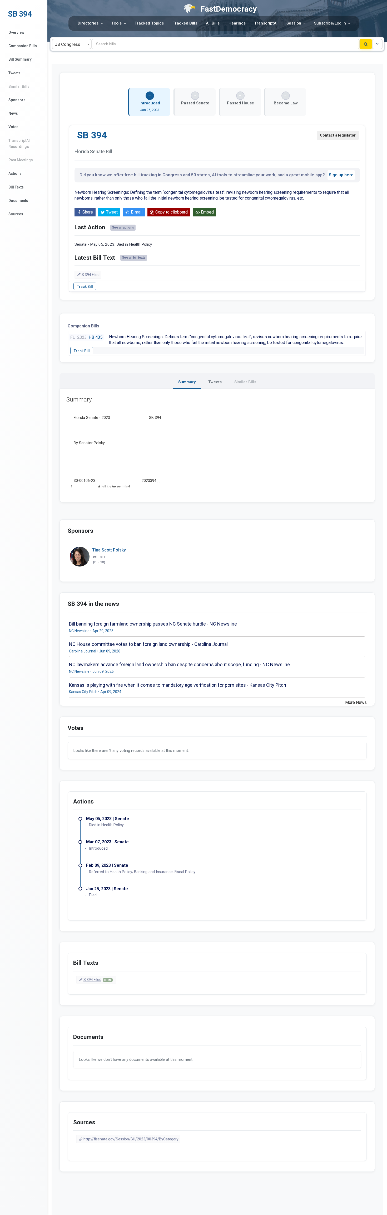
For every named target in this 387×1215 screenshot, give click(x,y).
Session (293, 23)
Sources (15, 214)
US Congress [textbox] (67, 44)
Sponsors (17, 100)
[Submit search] (366, 44)
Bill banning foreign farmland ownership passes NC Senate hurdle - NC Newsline (153, 624)
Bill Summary (20, 59)
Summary (187, 382)
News (13, 113)
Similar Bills (18, 86)
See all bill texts (134, 257)
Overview (16, 32)
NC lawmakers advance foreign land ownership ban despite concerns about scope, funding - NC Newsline (179, 664)
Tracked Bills (185, 23)
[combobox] (71, 44)
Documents (18, 201)
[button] (377, 44)
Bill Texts (16, 187)
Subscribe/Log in (330, 23)
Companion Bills (22, 46)
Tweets (14, 73)
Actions (15, 173)
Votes (13, 127)
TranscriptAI (265, 23)
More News (356, 702)
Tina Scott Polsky (109, 550)
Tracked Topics (149, 23)
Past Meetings (20, 160)
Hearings (237, 23)
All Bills (213, 23)
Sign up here (341, 174)
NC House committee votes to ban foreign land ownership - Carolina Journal (148, 644)
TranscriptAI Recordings (19, 143)
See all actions (123, 227)
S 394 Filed (91, 275)
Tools (116, 23)
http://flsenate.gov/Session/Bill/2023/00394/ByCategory (130, 1139)
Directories (88, 23)
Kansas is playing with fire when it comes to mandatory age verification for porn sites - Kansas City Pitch (177, 685)
